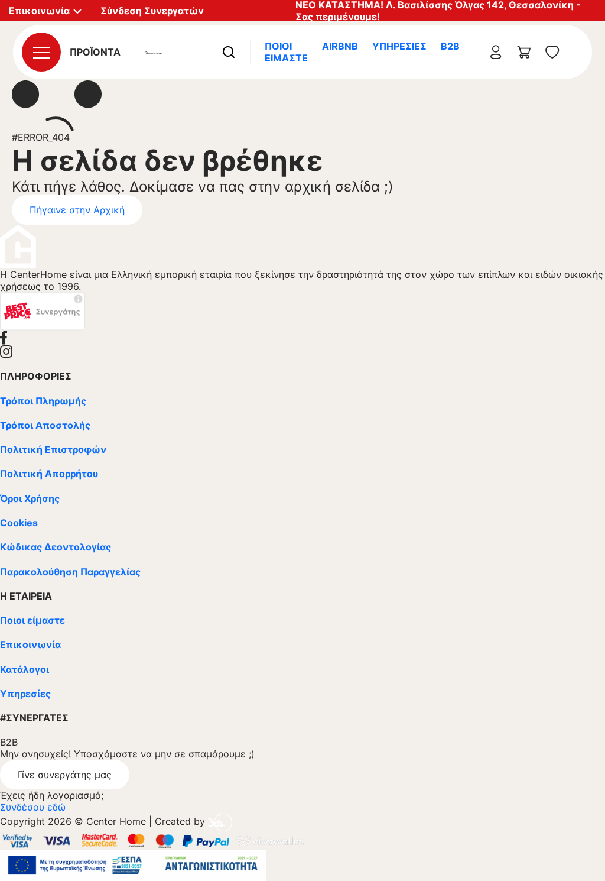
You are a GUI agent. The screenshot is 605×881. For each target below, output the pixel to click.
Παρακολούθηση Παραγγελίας (70, 572)
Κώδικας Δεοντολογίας (55, 547)
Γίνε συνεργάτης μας (65, 774)
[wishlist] (552, 52)
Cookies (19, 523)
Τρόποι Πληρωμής (43, 401)
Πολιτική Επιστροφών (53, 449)
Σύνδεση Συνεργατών (152, 11)
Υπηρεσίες (399, 46)
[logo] (153, 52)
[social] (302, 338)
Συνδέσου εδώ (33, 807)
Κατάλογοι (24, 669)
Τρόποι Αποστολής (45, 425)
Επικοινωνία (30, 644)
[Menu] (41, 52)
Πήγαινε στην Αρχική (77, 210)
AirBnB (340, 46)
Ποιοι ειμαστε (286, 52)
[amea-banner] (133, 864)
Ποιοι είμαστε (32, 620)
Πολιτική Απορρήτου (49, 474)
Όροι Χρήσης (30, 498)
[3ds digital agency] (220, 822)
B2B (450, 46)
